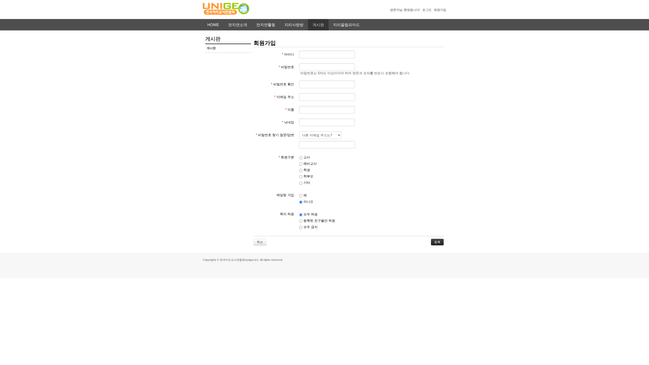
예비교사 (309, 164)
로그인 (426, 10)
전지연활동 (265, 25)
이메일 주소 (284, 97)
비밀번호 (286, 67)
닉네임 (288, 122)
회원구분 (286, 157)
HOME (213, 25)
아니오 (307, 202)
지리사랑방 (293, 25)
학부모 (307, 176)
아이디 (288, 54)
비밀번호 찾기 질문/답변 (275, 135)
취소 (260, 242)
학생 (306, 170)
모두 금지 (310, 227)
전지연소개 (237, 25)
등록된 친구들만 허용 (318, 221)
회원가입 (440, 10)
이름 (289, 110)
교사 (306, 157)
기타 (306, 183)
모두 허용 (310, 214)
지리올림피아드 (346, 25)
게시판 (318, 25)
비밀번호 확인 (282, 84)
